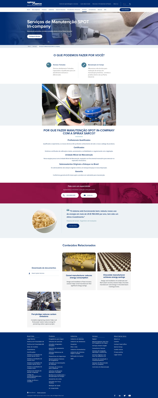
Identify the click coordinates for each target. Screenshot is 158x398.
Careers (116, 341)
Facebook (115, 395)
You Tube (129, 395)
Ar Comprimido (54, 388)
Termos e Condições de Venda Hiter (34, 359)
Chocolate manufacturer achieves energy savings (114, 276)
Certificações (31, 352)
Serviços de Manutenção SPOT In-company (100, 363)
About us (117, 339)
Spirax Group (118, 347)
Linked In (119, 395)
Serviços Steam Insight (99, 345)
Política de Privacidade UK (35, 341)
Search (130, 4)
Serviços (35, 46)
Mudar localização (41, 392)
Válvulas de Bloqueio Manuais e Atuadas (55, 371)
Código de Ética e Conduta (32, 380)
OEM (72, 359)
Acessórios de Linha (55, 379)
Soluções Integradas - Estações (56, 344)
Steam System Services (38, 273)
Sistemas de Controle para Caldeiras (56, 367)
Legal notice (118, 354)
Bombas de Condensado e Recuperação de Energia (57, 375)
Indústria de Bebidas (77, 339)
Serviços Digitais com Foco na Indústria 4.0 (99, 355)
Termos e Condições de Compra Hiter (34, 367)
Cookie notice (118, 349)
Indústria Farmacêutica (78, 349)
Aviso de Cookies (32, 347)
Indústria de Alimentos (78, 341)
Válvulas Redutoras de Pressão (56, 352)
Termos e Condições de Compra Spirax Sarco (34, 363)
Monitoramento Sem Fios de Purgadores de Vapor (100, 342)
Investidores (31, 349)
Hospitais (74, 344)
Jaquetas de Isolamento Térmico (56, 348)
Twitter (124, 395)
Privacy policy (118, 352)
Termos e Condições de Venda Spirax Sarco (34, 355)
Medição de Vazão (54, 385)
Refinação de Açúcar (77, 356)
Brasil (29, 46)
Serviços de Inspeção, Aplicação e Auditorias (99, 351)
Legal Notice (31, 339)
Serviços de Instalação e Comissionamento (100, 359)
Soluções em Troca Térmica (55, 382)
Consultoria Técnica (98, 348)
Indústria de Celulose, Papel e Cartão (78, 352)
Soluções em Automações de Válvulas (57, 363)
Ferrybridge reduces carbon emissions (44, 315)
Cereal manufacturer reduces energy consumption (79, 276)
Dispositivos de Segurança (57, 356)
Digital (94, 339)
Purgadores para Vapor (56, 339)
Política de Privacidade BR (35, 344)
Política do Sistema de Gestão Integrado (34, 371)
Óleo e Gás (74, 347)
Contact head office (120, 344)
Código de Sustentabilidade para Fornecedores (34, 376)
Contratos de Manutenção (100, 367)
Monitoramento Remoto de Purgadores (56, 359)
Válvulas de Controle (55, 341)
